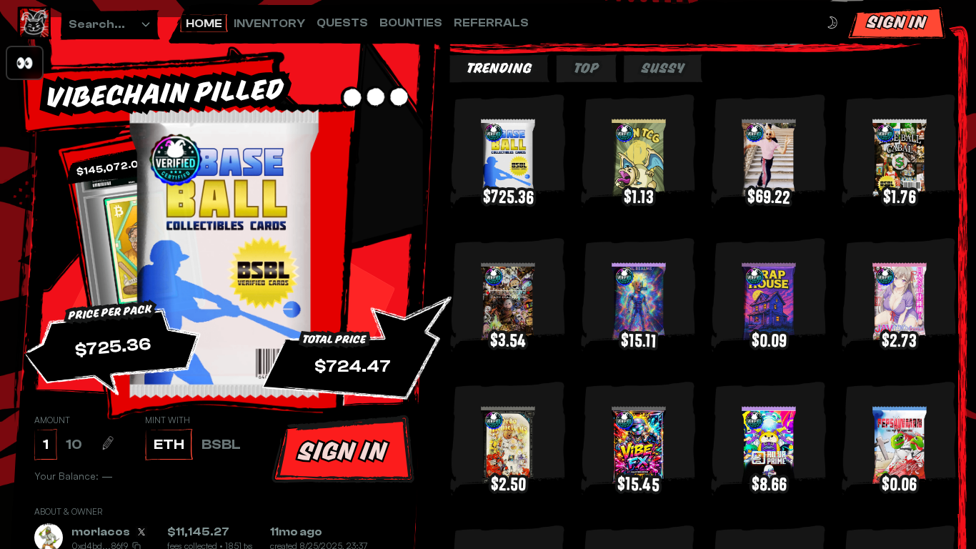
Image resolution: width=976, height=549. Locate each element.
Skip (527, 505)
